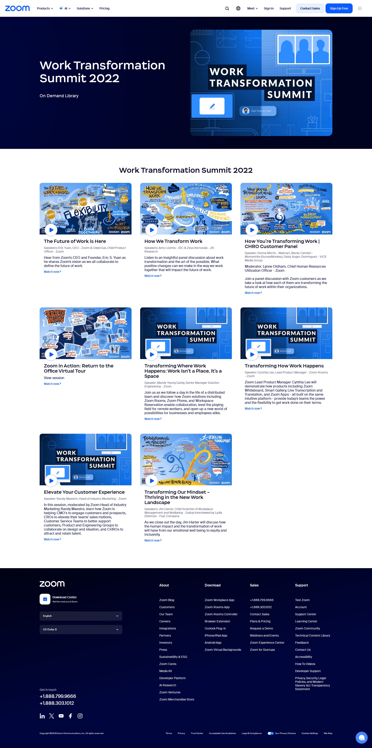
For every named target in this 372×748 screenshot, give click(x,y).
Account (301, 607)
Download (213, 585)
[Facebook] (70, 716)
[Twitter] (51, 716)
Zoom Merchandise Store (176, 699)
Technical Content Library (312, 635)
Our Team (166, 614)
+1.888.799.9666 (58, 696)
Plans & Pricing (260, 621)
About (164, 585)
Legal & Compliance (252, 733)
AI (66, 8)
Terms (169, 733)
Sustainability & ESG (173, 657)
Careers (164, 621)
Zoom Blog (166, 600)
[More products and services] (359, 8)
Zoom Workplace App (219, 600)
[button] (362, 738)
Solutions (83, 8)
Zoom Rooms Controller (221, 614)
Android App (213, 643)
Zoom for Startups (262, 650)
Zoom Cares (167, 664)
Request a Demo (261, 628)
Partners (165, 635)
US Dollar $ (50, 629)
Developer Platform (172, 678)
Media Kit (165, 671)
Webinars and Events (264, 635)
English (47, 616)
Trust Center (197, 733)
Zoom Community (307, 628)
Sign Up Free (339, 8)
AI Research (167, 685)
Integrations (167, 628)
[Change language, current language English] (238, 8)
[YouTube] (61, 716)
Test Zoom (302, 600)
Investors (165, 643)
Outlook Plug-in (215, 628)
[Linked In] (42, 716)
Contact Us (303, 650)
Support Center (305, 614)
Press (163, 650)
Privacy (181, 733)
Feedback (302, 643)
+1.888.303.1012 (57, 703)
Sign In (269, 8)
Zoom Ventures (169, 692)
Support (285, 8)
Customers (167, 607)
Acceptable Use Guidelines (222, 733)
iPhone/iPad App (216, 635)
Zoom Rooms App (217, 607)
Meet (250, 8)
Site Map (328, 733)
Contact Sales (310, 8)
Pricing (104, 8)
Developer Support (308, 671)
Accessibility (303, 657)
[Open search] (227, 8)
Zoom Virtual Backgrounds (223, 650)
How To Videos (305, 664)
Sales (254, 585)
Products (43, 8)
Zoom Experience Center (267, 643)
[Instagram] (80, 716)
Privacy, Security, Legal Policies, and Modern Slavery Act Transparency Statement (312, 683)
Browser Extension (217, 621)
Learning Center (306, 621)
